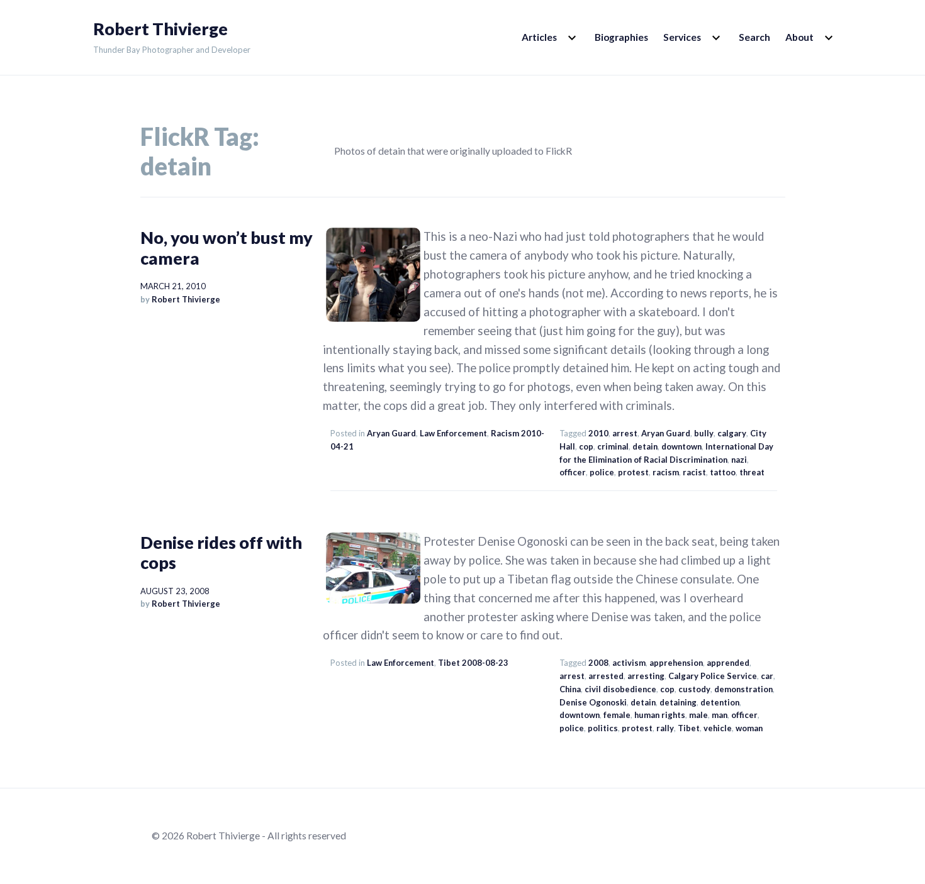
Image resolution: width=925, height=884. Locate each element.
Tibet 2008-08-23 (473, 663)
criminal (613, 446)
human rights (659, 715)
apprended (728, 663)
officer (572, 472)
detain (645, 446)
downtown (681, 446)
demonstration (743, 689)
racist (694, 472)
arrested (606, 676)
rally (665, 728)
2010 (598, 433)
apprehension (676, 663)
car (767, 676)
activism (629, 663)
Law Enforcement (453, 433)
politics (603, 728)
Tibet (689, 728)
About (799, 37)
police (602, 472)
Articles (539, 37)
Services (682, 37)
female (617, 715)
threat (752, 472)
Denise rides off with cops (221, 552)
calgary (731, 433)
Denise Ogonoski (593, 702)
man (719, 715)
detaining (678, 702)
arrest (624, 433)
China (570, 689)
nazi (739, 460)
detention (719, 702)
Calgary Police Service (712, 676)
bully (704, 433)
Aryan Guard (391, 433)
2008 (598, 663)
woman (749, 728)
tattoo (723, 472)
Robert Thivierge (160, 29)
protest (633, 472)
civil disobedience (620, 689)
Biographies (621, 37)
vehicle (718, 728)
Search (754, 37)
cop (586, 446)
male (698, 715)
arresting (645, 676)
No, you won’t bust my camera (226, 247)
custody (694, 689)
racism (666, 472)
